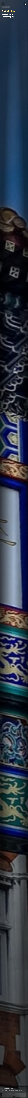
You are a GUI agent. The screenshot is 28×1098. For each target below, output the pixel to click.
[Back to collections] (3, 4)
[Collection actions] (25, 4)
